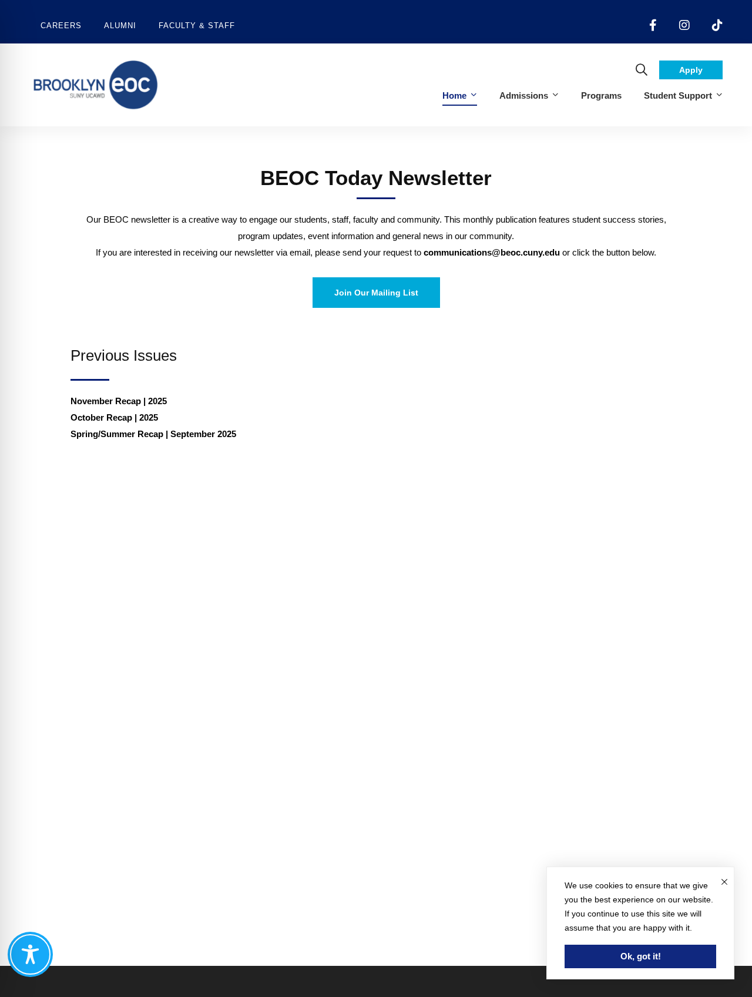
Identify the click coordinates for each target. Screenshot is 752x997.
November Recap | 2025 (119, 401)
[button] (376, 292)
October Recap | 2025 (115, 417)
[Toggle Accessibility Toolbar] (30, 954)
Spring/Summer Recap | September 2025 (153, 434)
